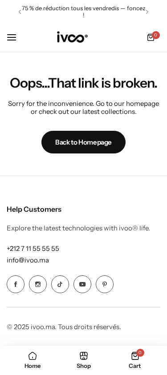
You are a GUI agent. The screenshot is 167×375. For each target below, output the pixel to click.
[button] (20, 12)
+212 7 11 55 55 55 (33, 248)
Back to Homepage (83, 142)
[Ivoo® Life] (72, 37)
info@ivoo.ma (28, 260)
